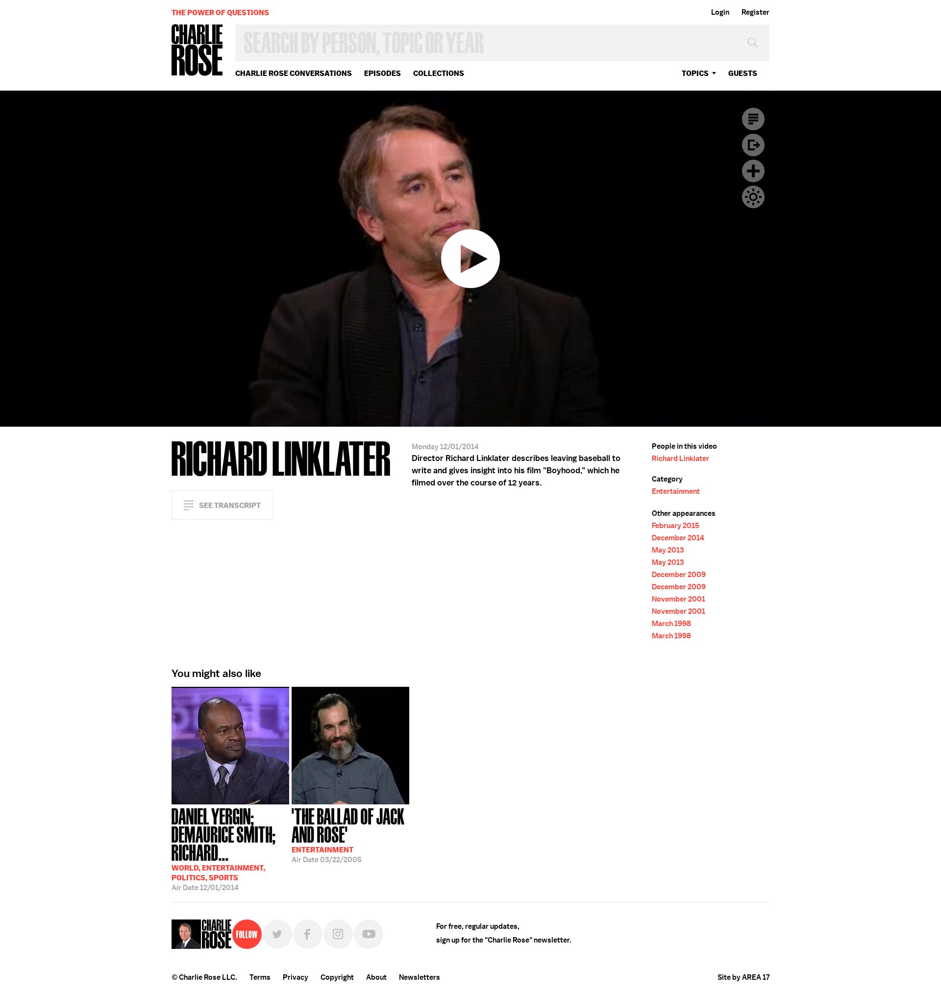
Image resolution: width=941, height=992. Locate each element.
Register (755, 12)
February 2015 (675, 526)
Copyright (337, 977)
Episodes (382, 73)
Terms (260, 977)
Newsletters (419, 977)
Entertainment (676, 491)
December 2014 (678, 538)
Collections (438, 73)
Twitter (277, 934)
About (376, 977)
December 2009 (679, 575)
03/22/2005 (348, 834)
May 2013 (668, 550)
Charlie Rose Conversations (293, 73)
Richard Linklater (680, 458)
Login (720, 12)
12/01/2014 (224, 848)
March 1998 (671, 624)
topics (695, 73)
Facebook (307, 934)
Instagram (338, 934)
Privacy (295, 977)
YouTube (368, 934)
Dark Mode (753, 197)
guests (742, 73)
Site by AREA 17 (743, 977)
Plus (753, 171)
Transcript (753, 119)
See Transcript (230, 505)
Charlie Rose (197, 50)
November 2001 (678, 599)
